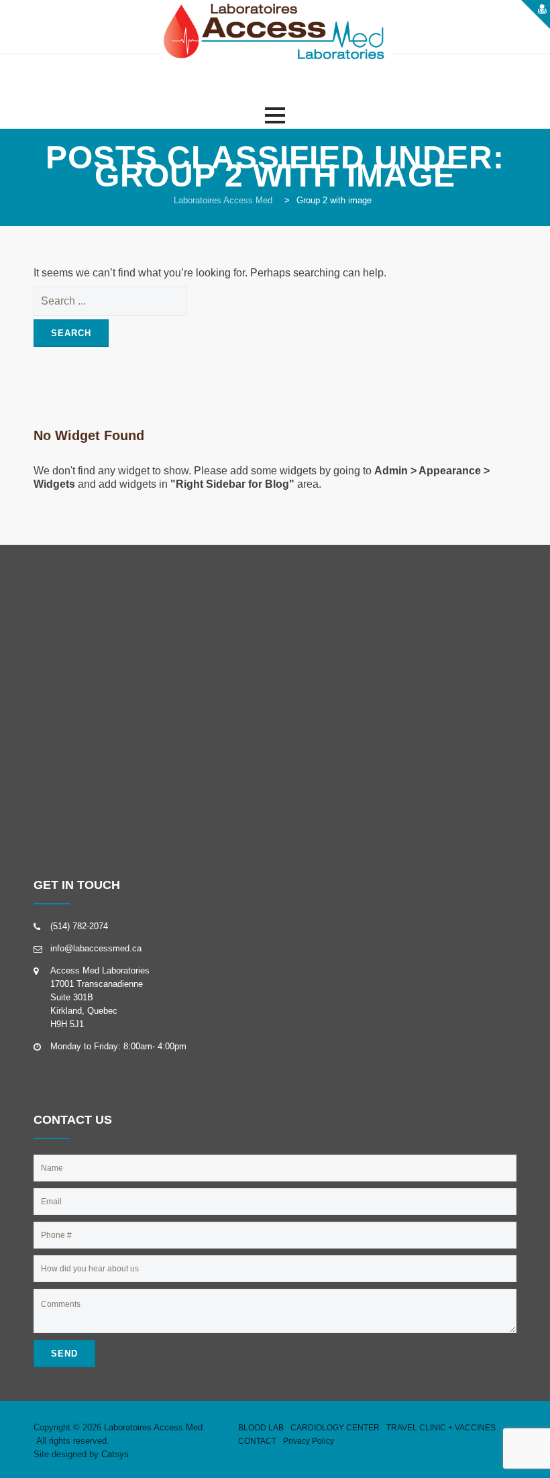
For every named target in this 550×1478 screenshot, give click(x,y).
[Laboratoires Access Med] (274, 33)
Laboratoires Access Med (153, 1427)
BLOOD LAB (261, 1427)
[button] (275, 115)
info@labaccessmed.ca (96, 948)
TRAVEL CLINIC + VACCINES (441, 1427)
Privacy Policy (308, 1441)
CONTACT (257, 1441)
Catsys (115, 1454)
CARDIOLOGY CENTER (335, 1427)
